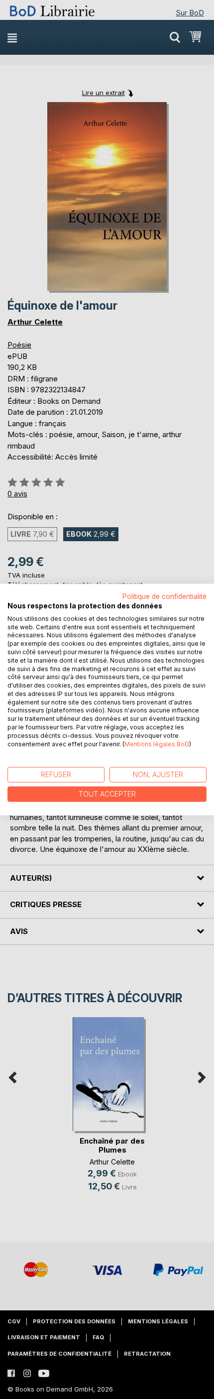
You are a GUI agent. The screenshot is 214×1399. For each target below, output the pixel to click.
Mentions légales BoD (156, 743)
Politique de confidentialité (164, 596)
